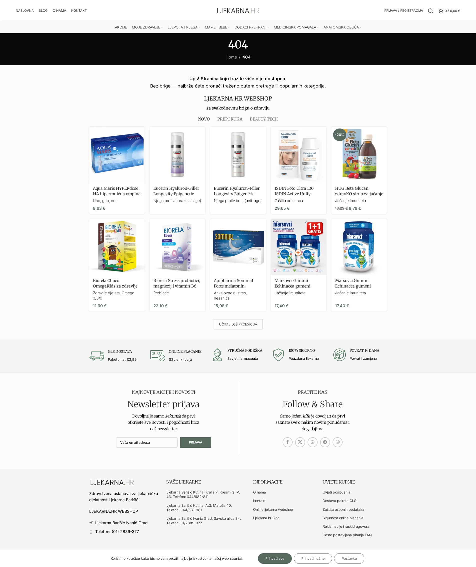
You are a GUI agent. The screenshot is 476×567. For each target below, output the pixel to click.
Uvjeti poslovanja (336, 492)
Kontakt (259, 500)
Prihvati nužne (313, 558)
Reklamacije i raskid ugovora (346, 526)
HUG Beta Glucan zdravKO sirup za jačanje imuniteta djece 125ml (359, 194)
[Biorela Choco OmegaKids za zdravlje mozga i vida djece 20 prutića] (117, 246)
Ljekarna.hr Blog (266, 518)
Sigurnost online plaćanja (343, 518)
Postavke (349, 558)
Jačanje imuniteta (350, 200)
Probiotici (161, 292)
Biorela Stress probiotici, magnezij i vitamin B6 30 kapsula (176, 286)
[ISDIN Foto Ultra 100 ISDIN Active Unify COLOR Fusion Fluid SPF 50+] (298, 154)
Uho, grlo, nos (105, 200)
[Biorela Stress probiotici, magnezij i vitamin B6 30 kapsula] (177, 246)
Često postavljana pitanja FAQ (347, 535)
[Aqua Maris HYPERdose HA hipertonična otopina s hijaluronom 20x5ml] (117, 154)
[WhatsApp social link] (313, 442)
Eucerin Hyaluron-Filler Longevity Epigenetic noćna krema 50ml (176, 194)
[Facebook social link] (288, 442)
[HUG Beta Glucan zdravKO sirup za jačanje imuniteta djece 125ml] (359, 154)
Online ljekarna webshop (273, 509)
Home (231, 57)
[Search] (431, 11)
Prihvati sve (274, 558)
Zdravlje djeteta (106, 292)
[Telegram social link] (325, 442)
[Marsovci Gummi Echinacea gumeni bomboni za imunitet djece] (359, 246)
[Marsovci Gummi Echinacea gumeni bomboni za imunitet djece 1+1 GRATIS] (298, 246)
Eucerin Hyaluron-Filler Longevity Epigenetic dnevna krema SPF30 (237, 194)
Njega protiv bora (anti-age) (177, 200)
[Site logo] (238, 10)
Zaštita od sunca (289, 200)
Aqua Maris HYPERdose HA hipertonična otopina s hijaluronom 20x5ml (117, 194)
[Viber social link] (338, 442)
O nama (259, 492)
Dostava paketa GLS (339, 500)
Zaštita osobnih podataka (343, 509)
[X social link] (300, 442)
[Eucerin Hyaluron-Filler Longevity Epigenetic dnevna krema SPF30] (238, 154)
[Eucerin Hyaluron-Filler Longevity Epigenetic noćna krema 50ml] (177, 154)
